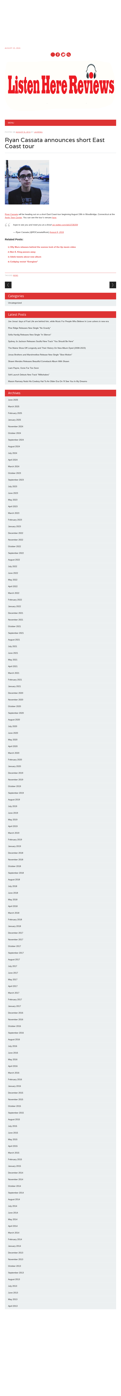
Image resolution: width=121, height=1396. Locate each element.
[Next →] (112, 285)
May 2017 (12, 979)
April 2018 (13, 906)
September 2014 (16, 1193)
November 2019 (15, 779)
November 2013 (15, 1259)
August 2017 (14, 959)
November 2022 (15, 540)
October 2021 (14, 626)
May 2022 (12, 580)
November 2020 (15, 699)
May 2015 (12, 1139)
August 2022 (14, 560)
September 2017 (16, 953)
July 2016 (12, 1046)
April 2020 (13, 746)
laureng (38, 132)
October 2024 (14, 433)
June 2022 (13, 573)
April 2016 (13, 1066)
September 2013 (16, 1272)
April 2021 (13, 666)
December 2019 (15, 773)
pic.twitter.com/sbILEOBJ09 (65, 225)
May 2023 (12, 500)
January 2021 (14, 686)
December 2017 (15, 933)
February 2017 (15, 999)
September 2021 (16, 633)
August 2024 (14, 446)
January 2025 (14, 420)
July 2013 (12, 1286)
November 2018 (15, 859)
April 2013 (13, 1306)
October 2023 (14, 473)
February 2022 (15, 599)
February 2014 (15, 1239)
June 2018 (13, 893)
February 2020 (15, 759)
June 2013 (13, 1292)
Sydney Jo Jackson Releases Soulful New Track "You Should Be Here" (41, 341)
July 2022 (12, 566)
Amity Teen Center (13, 217)
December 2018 (15, 853)
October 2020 (14, 706)
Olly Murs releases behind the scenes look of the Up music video (43, 247)
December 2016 (15, 1013)
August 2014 (14, 1199)
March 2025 (13, 406)
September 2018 (16, 873)
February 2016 (15, 1079)
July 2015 (12, 1126)
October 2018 (14, 866)
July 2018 (12, 886)
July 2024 (12, 453)
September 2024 (16, 440)
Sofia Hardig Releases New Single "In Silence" (29, 334)
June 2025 (13, 400)
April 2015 (13, 1146)
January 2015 (14, 1166)
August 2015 (14, 1119)
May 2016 (12, 1059)
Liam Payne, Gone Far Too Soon (23, 368)
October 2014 (14, 1186)
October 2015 (14, 1106)
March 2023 (13, 513)
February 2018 (15, 919)
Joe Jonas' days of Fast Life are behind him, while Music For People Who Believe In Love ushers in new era (58, 321)
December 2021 (15, 613)
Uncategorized (15, 303)
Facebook (57, 54)
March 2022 (13, 593)
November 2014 (15, 1179)
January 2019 (14, 846)
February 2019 (15, 839)
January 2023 (14, 526)
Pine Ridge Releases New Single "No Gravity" (29, 328)
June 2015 (13, 1133)
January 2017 (14, 1006)
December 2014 (15, 1173)
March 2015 (13, 1153)
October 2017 (14, 946)
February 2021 (15, 679)
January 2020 (14, 766)
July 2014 (12, 1206)
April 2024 (13, 460)
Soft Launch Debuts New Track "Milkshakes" (28, 374)
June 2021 (13, 653)
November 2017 (15, 939)
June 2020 (13, 733)
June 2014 (13, 1213)
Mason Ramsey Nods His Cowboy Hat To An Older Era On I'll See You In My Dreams (47, 381)
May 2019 (12, 819)
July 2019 (12, 806)
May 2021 (12, 659)
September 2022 (16, 553)
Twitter (63, 54)
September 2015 (16, 1113)
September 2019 (16, 793)
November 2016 (15, 1019)
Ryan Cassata (11, 214)
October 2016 (14, 1026)
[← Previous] (8, 285)
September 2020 (16, 713)
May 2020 (12, 739)
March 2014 (13, 1232)
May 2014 (12, 1219)
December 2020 (15, 693)
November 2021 (15, 619)
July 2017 (12, 966)
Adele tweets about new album (25, 257)
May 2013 (12, 1299)
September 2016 (16, 1033)
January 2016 (14, 1086)
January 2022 (14, 606)
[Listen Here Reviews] (60, 110)
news (15, 275)
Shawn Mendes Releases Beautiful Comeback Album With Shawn (38, 361)
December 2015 (15, 1093)
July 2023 (12, 486)
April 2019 (13, 826)
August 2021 (14, 639)
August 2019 (14, 799)
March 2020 (13, 753)
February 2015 (15, 1159)
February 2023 (15, 520)
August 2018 (14, 879)
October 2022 (14, 546)
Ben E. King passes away (23, 252)
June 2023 (13, 493)
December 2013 (15, 1252)
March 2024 (13, 466)
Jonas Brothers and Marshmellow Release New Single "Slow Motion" (40, 354)
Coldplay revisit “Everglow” (24, 261)
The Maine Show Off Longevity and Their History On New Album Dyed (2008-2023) (47, 348)
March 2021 (13, 673)
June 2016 (13, 1053)
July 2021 (12, 646)
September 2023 (16, 480)
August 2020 (14, 719)
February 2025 (15, 413)
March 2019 (13, 833)
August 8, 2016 (57, 232)
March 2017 (13, 993)
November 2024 (15, 426)
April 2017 (13, 986)
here (54, 217)
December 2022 (15, 533)
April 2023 (13, 506)
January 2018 (14, 926)
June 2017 (13, 973)
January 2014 (14, 1246)
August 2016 (14, 1039)
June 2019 (13, 813)
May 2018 (12, 899)
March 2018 (13, 913)
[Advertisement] (60, 24)
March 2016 (13, 1073)
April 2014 (13, 1226)
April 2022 (13, 586)
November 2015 (15, 1099)
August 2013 (14, 1279)
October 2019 (14, 786)
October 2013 (14, 1266)
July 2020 (12, 726)
